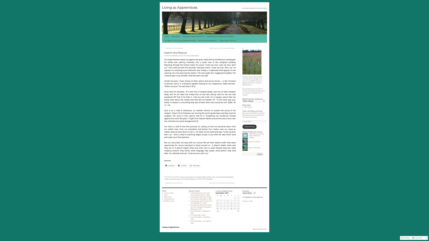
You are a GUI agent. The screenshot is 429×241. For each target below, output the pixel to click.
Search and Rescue (175, 52)
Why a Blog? (175, 36)
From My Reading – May (198, 217)
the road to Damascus (189, 179)
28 (231, 209)
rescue (166, 179)
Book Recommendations (207, 41)
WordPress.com (169, 201)
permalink (209, 179)
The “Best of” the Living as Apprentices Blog (180, 41)
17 (217, 206)
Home (166, 36)
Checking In (257, 142)
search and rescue (175, 179)
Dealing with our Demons (173, 48)
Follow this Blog (249, 127)
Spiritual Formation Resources (193, 36)
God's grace (216, 177)
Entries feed (167, 197)
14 (231, 203)
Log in (166, 195)
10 (217, 203)
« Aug (217, 211)
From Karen (257, 148)
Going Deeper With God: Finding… (256, 136)
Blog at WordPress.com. (260, 229)
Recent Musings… (196, 211)
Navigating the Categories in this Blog (220, 36)
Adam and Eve (206, 177)
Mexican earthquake (227, 177)
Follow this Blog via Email (252, 111)
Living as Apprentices (179, 7)
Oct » (238, 211)
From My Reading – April (198, 221)
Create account (168, 193)
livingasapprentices (192, 55)
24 (217, 209)
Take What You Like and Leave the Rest (222, 48)
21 (231, 206)
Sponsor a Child (247, 201)
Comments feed (169, 199)
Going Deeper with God (227, 41)
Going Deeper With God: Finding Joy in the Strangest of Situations (201, 206)
